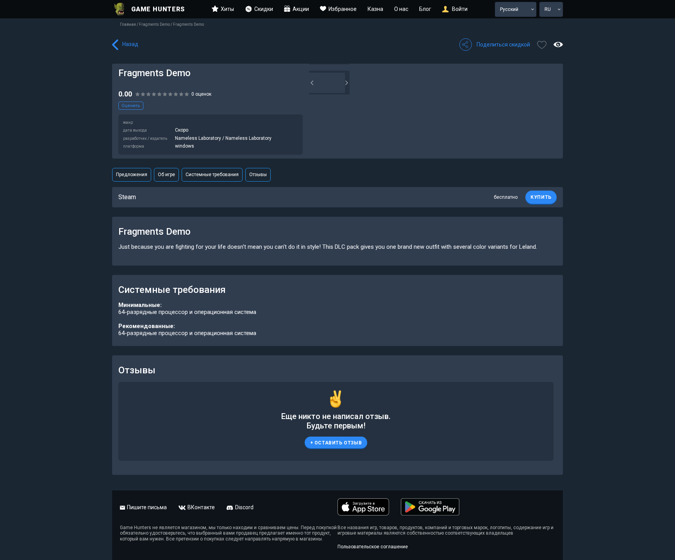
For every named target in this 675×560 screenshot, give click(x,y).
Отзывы (258, 174)
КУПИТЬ (541, 197)
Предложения (131, 174)
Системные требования (212, 174)
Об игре (166, 174)
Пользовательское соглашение (373, 546)
